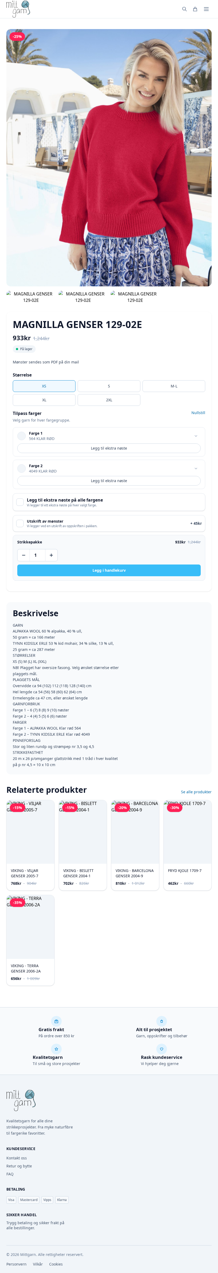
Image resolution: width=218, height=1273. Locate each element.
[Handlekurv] (195, 9)
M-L (174, 386)
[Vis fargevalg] (196, 436)
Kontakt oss (16, 1157)
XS (44, 386)
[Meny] (206, 9)
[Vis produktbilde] (30, 297)
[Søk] (184, 9)
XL (44, 399)
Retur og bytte (19, 1165)
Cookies (56, 1264)
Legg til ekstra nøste (109, 448)
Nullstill (198, 412)
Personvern (16, 1264)
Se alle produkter (196, 791)
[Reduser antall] (24, 555)
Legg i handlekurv (109, 570)
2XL (109, 399)
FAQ (10, 1173)
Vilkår (38, 1264)
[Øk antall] (51, 555)
